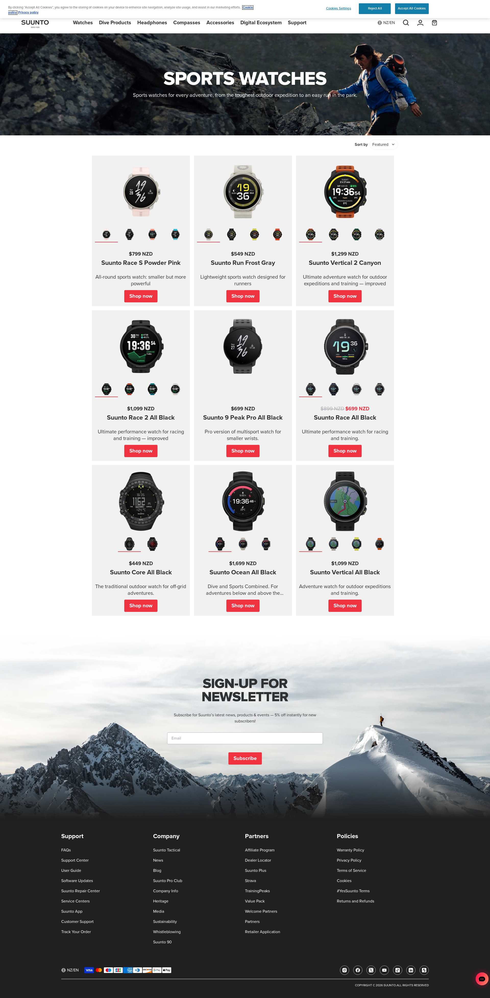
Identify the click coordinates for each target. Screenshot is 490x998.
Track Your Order (76, 932)
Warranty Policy (350, 850)
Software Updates (77, 881)
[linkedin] (410, 970)
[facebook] (357, 970)
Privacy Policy (349, 860)
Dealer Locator (258, 860)
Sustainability (165, 922)
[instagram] (344, 970)
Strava (250, 881)
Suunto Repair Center (80, 891)
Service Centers (75, 901)
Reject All (375, 8)
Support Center (75, 860)
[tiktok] (397, 970)
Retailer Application (262, 932)
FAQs (66, 850)
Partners (252, 922)
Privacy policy (28, 12)
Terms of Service (351, 871)
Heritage (160, 901)
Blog (157, 871)
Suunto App (71, 911)
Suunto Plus (255, 871)
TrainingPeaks (257, 891)
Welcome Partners (261, 911)
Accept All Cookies (412, 8)
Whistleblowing (167, 932)
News (158, 860)
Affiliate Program (260, 850)
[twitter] (371, 970)
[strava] (424, 970)
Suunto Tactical (166, 850)
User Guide (71, 871)
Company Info (165, 891)
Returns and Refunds (355, 901)
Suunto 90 (162, 942)
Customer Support (77, 922)
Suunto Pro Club (167, 881)
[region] (245, 9)
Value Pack (255, 901)
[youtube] (384, 970)
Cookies (344, 881)
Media (158, 911)
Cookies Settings (338, 8)
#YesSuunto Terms (353, 891)
